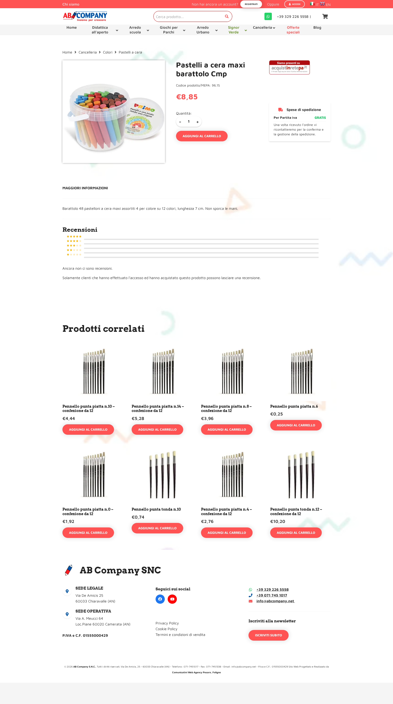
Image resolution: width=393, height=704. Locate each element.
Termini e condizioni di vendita (180, 634)
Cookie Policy (166, 629)
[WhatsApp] (268, 16)
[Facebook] (160, 599)
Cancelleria (88, 52)
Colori (107, 52)
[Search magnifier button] (227, 16)
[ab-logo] (85, 16)
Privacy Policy (167, 623)
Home (67, 52)
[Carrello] (325, 16)
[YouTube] (172, 599)
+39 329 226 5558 (272, 589)
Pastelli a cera (130, 52)
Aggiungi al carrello (202, 136)
